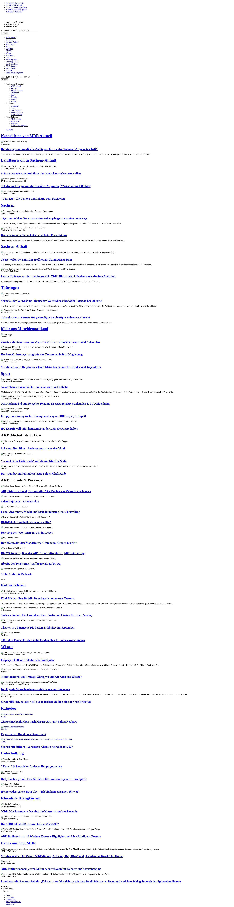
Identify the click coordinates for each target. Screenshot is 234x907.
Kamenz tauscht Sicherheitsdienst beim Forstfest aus (34, 235)
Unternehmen (8, 889)
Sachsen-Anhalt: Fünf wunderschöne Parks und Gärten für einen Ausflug (46, 615)
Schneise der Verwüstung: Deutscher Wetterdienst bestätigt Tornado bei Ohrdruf (51, 300)
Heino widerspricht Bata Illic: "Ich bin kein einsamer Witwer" (40, 791)
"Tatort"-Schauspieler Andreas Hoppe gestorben (31, 766)
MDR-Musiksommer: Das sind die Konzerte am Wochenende (39, 811)
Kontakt (9, 895)
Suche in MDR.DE (8, 31)
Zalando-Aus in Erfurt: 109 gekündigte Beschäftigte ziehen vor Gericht (45, 317)
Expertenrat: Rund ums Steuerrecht (23, 734)
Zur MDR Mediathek (14, 5)
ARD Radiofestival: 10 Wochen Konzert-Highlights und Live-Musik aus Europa (51, 836)
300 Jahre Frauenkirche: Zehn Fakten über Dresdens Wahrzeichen (43, 640)
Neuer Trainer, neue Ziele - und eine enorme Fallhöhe (34, 386)
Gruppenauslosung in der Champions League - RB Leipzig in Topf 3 (43, 416)
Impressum (10, 897)
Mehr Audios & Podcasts (16, 573)
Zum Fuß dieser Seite (14, 12)
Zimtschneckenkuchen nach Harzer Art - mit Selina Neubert (39, 721)
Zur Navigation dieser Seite (16, 7)
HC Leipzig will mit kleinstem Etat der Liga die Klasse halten (39, 428)
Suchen (4, 33)
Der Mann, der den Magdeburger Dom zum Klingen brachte (39, 542)
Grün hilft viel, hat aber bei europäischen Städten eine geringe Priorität (46, 701)
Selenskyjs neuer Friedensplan (20, 501)
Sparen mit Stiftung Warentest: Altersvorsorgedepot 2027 (37, 746)
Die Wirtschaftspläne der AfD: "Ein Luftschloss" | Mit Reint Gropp (43, 553)
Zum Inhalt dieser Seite (15, 3)
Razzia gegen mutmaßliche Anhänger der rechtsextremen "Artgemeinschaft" (49, 149)
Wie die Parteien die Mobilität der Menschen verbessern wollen (41, 173)
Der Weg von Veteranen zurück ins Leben (27, 532)
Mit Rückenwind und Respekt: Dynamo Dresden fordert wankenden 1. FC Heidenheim (55, 403)
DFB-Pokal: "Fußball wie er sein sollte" (26, 522)
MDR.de (9, 130)
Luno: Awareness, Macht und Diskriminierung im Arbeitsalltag (40, 511)
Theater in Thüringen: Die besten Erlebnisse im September (38, 627)
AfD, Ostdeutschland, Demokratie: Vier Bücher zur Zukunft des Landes (46, 491)
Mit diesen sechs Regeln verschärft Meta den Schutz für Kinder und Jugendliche (51, 367)
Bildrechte (10, 904)
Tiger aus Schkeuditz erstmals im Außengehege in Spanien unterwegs (44, 218)
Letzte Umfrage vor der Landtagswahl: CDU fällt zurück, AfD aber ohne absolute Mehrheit (58, 276)
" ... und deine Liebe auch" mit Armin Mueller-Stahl (34, 461)
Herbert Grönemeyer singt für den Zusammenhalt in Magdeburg (42, 354)
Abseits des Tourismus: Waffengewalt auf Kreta (31, 563)
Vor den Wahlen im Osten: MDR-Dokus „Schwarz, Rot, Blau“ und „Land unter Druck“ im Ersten (62, 856)
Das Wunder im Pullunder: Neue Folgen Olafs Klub (33, 473)
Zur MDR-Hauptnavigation (16, 10)
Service (6, 891)
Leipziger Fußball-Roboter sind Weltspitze (27, 660)
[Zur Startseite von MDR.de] (6, 18)
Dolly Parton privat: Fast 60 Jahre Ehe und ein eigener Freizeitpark (43, 779)
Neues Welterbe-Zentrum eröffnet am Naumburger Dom (36, 259)
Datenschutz (10, 899)
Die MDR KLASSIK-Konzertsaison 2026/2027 (30, 824)
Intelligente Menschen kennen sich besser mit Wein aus (35, 689)
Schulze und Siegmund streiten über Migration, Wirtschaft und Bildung (46, 186)
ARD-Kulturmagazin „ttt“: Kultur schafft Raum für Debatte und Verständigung (51, 868)
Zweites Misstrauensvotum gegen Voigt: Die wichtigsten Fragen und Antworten (50, 341)
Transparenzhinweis (13, 902)
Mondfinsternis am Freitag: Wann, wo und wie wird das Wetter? (41, 676)
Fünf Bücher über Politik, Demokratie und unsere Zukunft (37, 598)
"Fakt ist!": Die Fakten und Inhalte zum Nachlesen (33, 198)
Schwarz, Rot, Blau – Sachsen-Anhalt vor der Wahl (33, 448)
